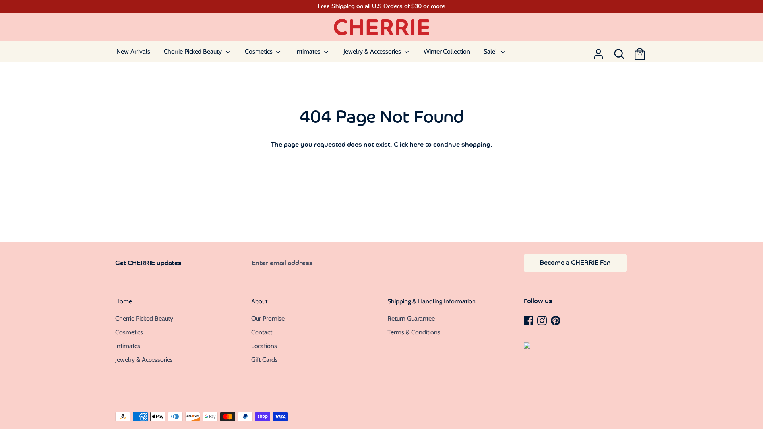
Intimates (308, 51)
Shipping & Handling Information (431, 301)
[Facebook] (529, 320)
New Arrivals (133, 51)
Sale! (491, 51)
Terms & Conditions (413, 332)
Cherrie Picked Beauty (193, 51)
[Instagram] (542, 320)
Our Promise (268, 318)
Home (123, 301)
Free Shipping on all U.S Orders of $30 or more (381, 7)
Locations (264, 346)
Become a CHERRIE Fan (575, 263)
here (417, 145)
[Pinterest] (556, 320)
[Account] (598, 51)
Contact (261, 332)
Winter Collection (447, 51)
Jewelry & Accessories (373, 51)
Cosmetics (259, 51)
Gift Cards (264, 359)
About (259, 301)
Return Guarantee (411, 318)
